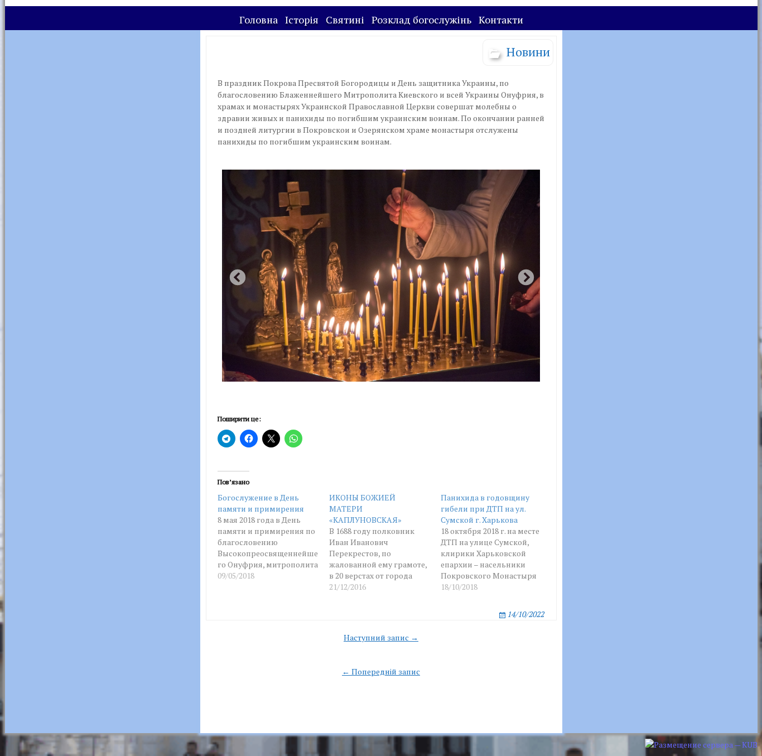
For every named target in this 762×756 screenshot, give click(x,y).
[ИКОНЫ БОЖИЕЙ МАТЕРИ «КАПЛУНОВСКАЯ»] (385, 542)
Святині (345, 19)
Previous (234, 274)
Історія (302, 19)
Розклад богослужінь (421, 19)
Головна (258, 19)
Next (522, 274)
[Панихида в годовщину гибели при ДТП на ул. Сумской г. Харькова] (496, 542)
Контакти (501, 19)
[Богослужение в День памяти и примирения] (273, 536)
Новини (528, 52)
